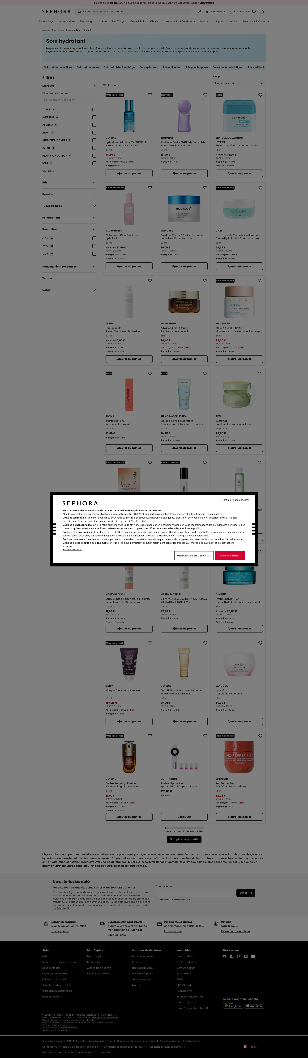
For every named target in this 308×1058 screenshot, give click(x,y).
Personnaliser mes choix (194, 555)
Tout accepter (230, 555)
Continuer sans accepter (235, 499)
